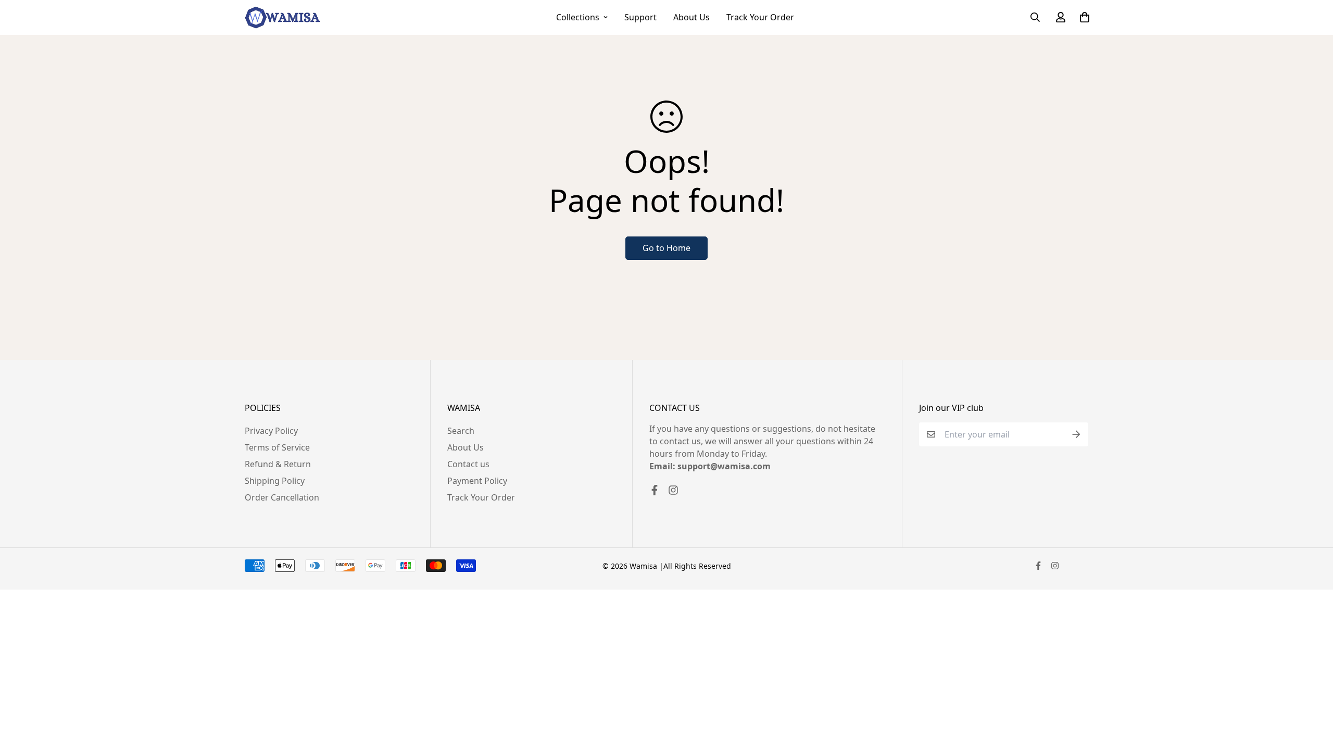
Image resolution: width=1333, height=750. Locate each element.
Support (640, 17)
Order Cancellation (282, 497)
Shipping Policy (275, 480)
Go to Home (666, 248)
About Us (691, 17)
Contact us (468, 464)
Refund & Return (278, 464)
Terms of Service (277, 447)
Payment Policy (477, 480)
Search (460, 430)
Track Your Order (760, 17)
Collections (577, 17)
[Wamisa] (282, 17)
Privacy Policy (271, 430)
